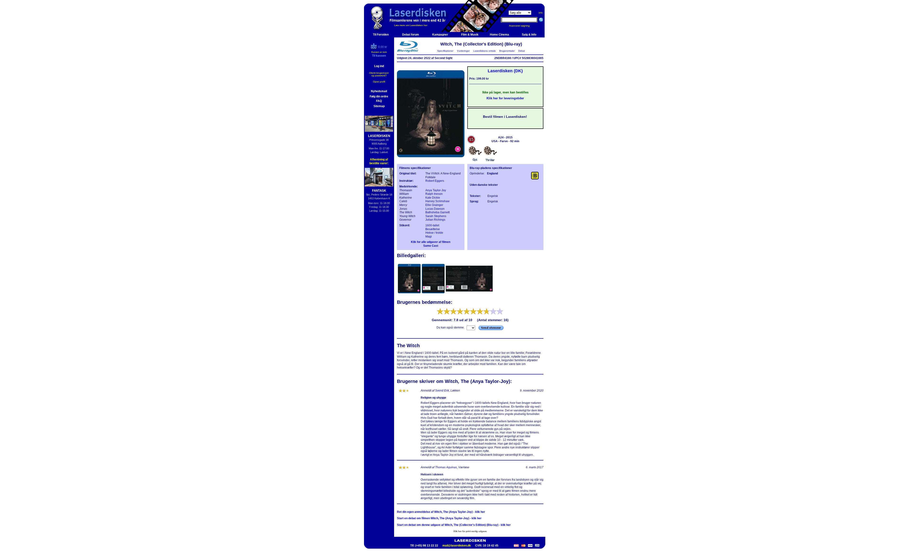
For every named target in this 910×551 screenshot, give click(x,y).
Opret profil (379, 81)
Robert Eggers (434, 180)
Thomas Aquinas (446, 467)
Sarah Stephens (435, 216)
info (541, 12)
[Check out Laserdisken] (374, 48)
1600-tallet (432, 225)
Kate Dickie (432, 197)
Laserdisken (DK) (505, 70)
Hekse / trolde (434, 232)
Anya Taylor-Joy (435, 190)
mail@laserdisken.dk (456, 545)
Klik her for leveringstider (505, 98)
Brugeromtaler (507, 51)
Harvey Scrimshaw (437, 201)
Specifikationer (445, 51)
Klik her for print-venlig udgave (470, 531)
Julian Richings (435, 219)
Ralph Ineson (434, 194)
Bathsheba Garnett (437, 212)
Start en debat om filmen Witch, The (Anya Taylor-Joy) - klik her (439, 518)
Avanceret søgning (522, 25)
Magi (428, 236)
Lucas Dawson (435, 208)
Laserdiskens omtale (484, 51)
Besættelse (432, 229)
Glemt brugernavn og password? (379, 74)
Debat (521, 51)
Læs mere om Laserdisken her (410, 25)
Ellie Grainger (434, 205)
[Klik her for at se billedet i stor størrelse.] (410, 294)
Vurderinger (463, 51)
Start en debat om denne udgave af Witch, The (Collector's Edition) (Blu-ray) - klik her (454, 525)
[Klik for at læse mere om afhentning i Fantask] (379, 177)
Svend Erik (442, 390)
